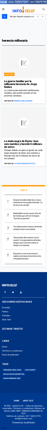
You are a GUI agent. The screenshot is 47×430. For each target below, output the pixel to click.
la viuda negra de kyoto (24, 163)
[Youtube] (21, 292)
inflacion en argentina (13, 374)
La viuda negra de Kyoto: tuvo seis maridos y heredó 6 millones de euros (23, 144)
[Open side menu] (3, 9)
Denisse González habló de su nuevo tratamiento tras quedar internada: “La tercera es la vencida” (27, 202)
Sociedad (6, 307)
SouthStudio (29, 422)
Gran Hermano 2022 (11, 378)
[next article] (38, 16)
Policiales (6, 315)
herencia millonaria (23, 101)
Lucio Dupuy (30, 370)
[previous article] (42, 16)
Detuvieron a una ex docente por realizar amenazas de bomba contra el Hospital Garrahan (27, 256)
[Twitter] (13, 292)
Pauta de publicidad (10, 355)
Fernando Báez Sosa (12, 370)
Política (5, 311)
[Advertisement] (23, 28)
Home (4, 347)
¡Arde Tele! (9, 74)
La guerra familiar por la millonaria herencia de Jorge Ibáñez (20, 84)
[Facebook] (5, 292)
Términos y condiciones (12, 351)
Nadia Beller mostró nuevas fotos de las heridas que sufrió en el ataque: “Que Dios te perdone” (27, 216)
